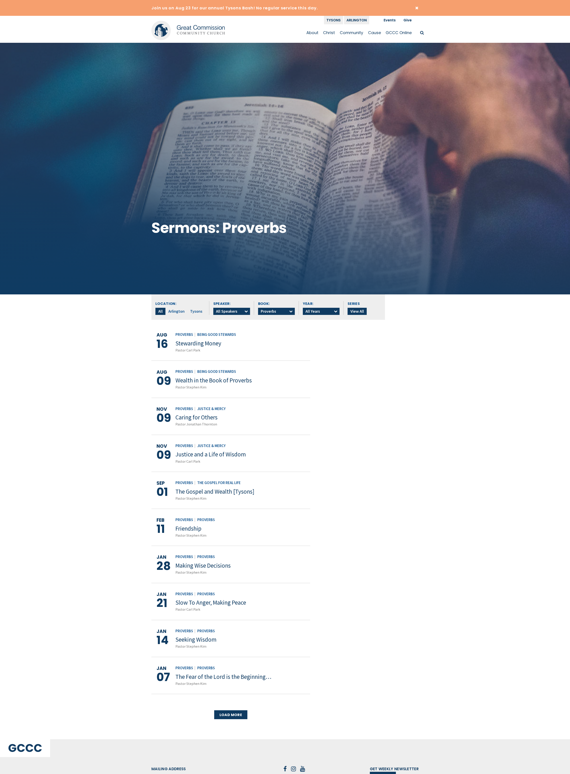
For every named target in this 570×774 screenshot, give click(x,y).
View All (357, 311)
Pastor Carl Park (187, 350)
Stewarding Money (198, 343)
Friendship (188, 528)
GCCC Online (399, 32)
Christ (329, 32)
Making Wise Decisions (203, 565)
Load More (231, 714)
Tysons (333, 20)
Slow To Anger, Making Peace (210, 602)
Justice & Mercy (211, 409)
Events (390, 20)
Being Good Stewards (216, 334)
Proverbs (184, 334)
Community (351, 32)
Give (407, 20)
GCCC (25, 748)
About (312, 32)
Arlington (356, 20)
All (160, 311)
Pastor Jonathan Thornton (196, 424)
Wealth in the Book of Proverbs (213, 380)
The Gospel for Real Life (219, 482)
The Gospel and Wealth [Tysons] (214, 491)
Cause (374, 32)
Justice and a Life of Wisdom (210, 454)
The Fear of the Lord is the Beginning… (223, 676)
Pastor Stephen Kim (190, 387)
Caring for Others (196, 417)
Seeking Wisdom (195, 639)
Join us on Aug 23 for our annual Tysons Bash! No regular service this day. (234, 8)
